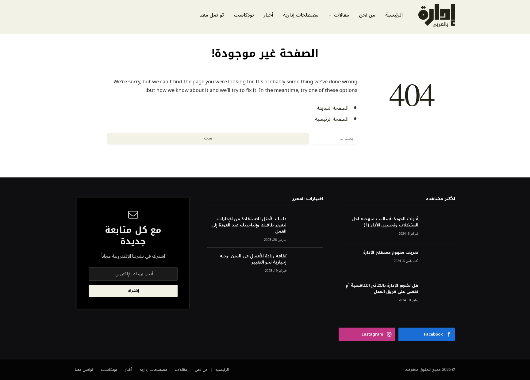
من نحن (367, 15)
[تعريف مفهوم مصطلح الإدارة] (439, 260)
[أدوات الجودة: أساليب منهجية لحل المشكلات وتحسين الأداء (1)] (439, 227)
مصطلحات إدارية (301, 15)
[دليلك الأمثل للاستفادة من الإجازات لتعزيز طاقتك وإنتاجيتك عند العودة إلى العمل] (307, 227)
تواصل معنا (211, 15)
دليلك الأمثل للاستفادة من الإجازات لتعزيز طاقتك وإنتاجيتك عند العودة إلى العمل (248, 225)
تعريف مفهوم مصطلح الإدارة (390, 252)
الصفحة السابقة (332, 108)
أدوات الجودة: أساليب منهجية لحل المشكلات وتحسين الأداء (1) (384, 222)
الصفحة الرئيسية (331, 119)
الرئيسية (394, 15)
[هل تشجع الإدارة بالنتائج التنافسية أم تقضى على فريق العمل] (439, 294)
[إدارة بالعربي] (436, 15)
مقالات (341, 15)
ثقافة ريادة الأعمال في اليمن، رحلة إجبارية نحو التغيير (253, 259)
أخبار (268, 15)
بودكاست (244, 15)
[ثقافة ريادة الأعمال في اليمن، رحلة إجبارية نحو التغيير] (307, 264)
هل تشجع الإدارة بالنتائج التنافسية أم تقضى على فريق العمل (382, 289)
